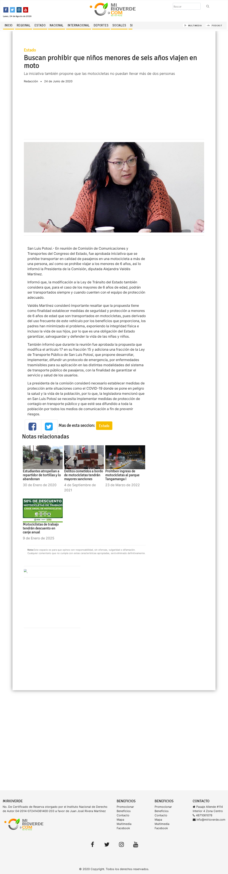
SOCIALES (119, 25)
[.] (26, 571)
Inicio (9, 25)
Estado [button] (104, 426)
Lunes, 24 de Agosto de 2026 (17, 16)
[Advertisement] (114, 111)
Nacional (57, 25)
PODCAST (216, 25)
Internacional (79, 25)
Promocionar (125, 806)
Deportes (101, 25)
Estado (40, 25)
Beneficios (124, 811)
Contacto (123, 815)
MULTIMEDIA (195, 25)
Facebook (123, 828)
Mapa (120, 819)
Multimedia (124, 824)
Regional (24, 25)
